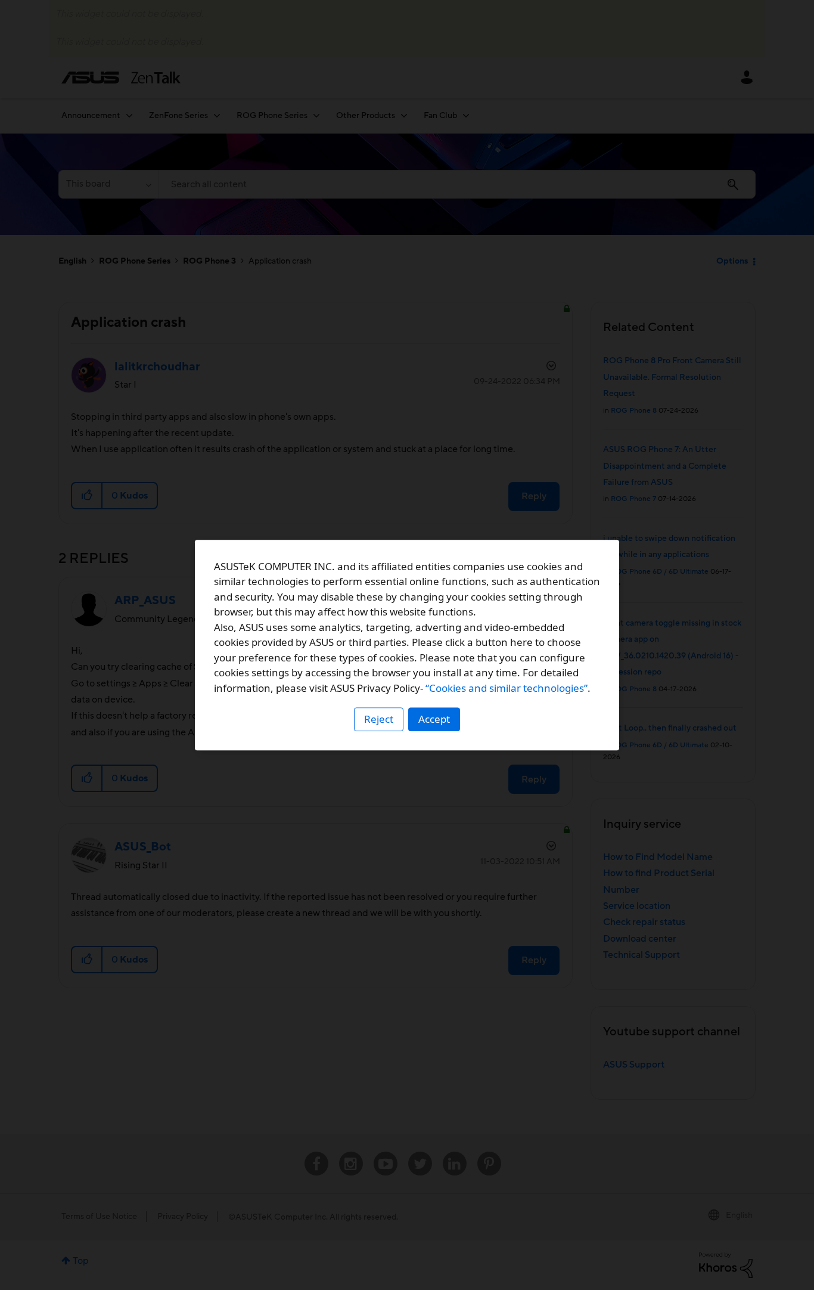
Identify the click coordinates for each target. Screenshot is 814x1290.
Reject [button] (378, 719)
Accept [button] (434, 719)
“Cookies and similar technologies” (506, 688)
